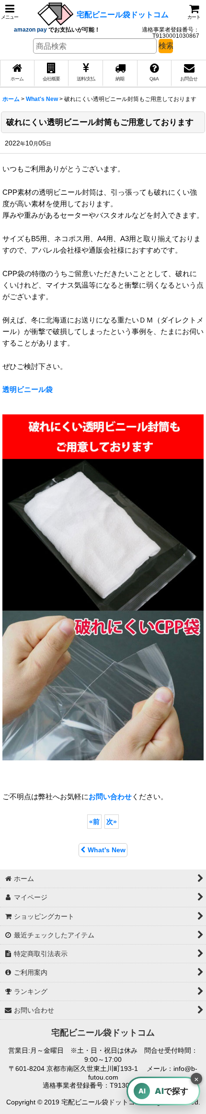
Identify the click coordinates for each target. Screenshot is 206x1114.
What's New (107, 850)
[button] (9, 11)
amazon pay (31, 29)
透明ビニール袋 (27, 389)
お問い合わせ (110, 796)
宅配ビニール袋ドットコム (123, 14)
